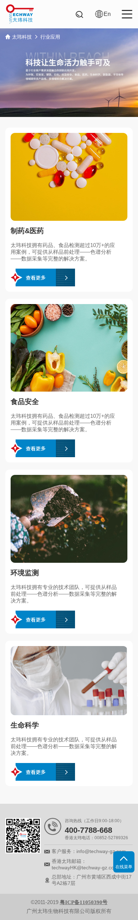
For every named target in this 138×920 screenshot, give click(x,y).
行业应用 (50, 37)
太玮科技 (22, 37)
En (107, 14)
